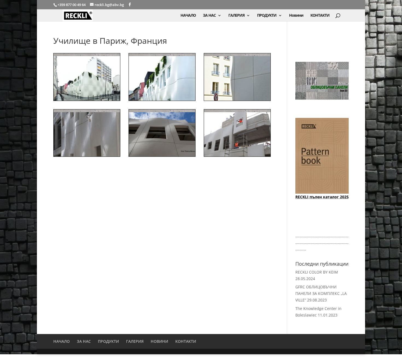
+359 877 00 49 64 (71, 4)
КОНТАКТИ (320, 15)
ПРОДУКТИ (266, 15)
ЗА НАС (209, 15)
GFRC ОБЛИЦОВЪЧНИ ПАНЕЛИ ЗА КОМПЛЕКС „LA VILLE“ (321, 293)
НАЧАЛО (188, 15)
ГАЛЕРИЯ (236, 15)
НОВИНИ (159, 341)
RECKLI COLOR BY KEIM (316, 272)
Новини (296, 15)
